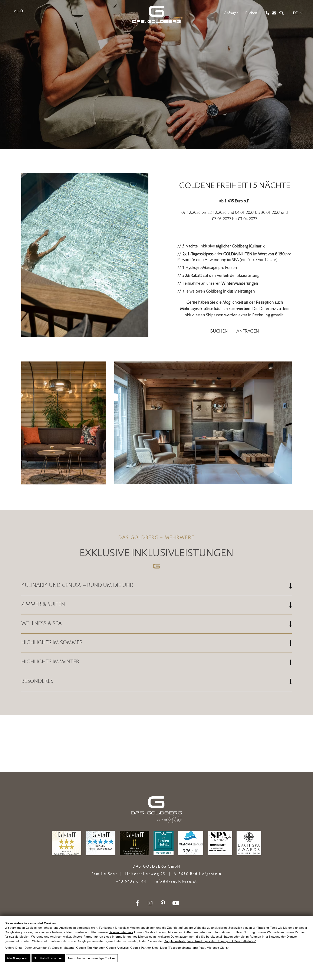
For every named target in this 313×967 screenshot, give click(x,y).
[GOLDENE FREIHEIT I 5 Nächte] (84, 256)
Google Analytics (117, 947)
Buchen (251, 13)
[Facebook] (137, 903)
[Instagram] (150, 903)
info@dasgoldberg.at (175, 881)
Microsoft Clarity (217, 947)
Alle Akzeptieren (17, 958)
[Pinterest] (163, 903)
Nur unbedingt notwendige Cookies (91, 958)
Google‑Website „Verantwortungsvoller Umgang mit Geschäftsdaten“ (210, 941)
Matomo (69, 947)
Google (57, 947)
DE (295, 13)
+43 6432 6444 (131, 881)
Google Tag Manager (90, 947)
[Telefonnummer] (267, 13)
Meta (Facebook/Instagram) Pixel (182, 947)
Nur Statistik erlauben (48, 958)
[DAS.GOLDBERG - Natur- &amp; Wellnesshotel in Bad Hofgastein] (156, 14)
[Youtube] (175, 903)
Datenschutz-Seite (121, 932)
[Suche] (281, 13)
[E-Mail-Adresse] (274, 13)
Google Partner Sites (144, 947)
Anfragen (231, 13)
